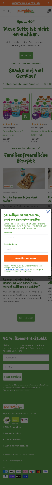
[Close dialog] (48, 212)
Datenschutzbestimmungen (16, 270)
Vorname (8, 232)
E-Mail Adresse (10, 244)
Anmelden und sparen (26, 258)
